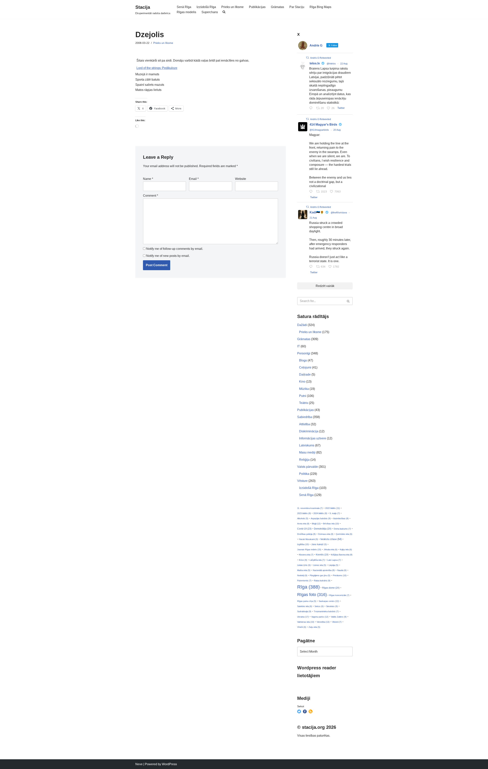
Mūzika (304, 388)
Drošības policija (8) (306, 534)
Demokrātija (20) (322, 529)
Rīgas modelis (186, 12)
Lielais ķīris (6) (304, 565)
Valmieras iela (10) (305, 622)
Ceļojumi (305, 367)
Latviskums (306, 445)
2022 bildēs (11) (332, 508)
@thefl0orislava (339, 212)
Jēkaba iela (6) (330, 549)
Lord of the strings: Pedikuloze (156, 68)
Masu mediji (307, 452)
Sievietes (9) (332, 606)
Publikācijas (257, 7)
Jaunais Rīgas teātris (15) (309, 549)
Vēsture (302, 480)
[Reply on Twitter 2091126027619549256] (311, 108)
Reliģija (304, 459)
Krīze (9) (303, 560)
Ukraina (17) (303, 617)
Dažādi (302, 325)
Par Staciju (296, 7)
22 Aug (344, 63)
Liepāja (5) (333, 565)
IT (298, 346)
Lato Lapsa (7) (334, 560)
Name (148, 178)
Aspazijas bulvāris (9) (321, 518)
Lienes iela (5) (319, 565)
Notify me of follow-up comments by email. (174, 248)
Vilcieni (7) (337, 622)
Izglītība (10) (303, 544)
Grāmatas (277, 7)
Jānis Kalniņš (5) (319, 544)
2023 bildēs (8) (304, 513)
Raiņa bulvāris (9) (322, 580)
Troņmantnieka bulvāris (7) (326, 611)
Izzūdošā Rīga (206, 7)
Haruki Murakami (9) (308, 539)
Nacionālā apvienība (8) (324, 570)
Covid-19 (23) (304, 528)
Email (194, 178)
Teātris (303, 403)
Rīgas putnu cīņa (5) (306, 601)
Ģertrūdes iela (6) (344, 534)
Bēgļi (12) (316, 523)
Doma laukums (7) (342, 529)
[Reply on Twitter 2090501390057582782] (311, 192)
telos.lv (315, 63)
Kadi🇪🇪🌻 (317, 212)
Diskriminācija (308, 431)
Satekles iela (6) (304, 606)
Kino (302, 381)
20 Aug (337, 130)
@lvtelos (331, 63)
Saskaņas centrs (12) (329, 601)
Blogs (303, 360)
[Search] (348, 301)
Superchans (209, 12)
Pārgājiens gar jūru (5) (320, 575)
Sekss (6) (319, 606)
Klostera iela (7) (306, 555)
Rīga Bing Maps (320, 7)
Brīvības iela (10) (331, 523)
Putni (302, 395)
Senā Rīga (184, 7)
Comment (150, 195)
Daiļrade (305, 374)
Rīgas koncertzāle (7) (339, 595)
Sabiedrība (304, 417)
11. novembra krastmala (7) (310, 508)
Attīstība (304, 424)
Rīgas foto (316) (312, 594)
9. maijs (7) (335, 513)
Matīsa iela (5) (303, 570)
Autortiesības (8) (341, 518)
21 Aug (313, 217)
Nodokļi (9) (302, 575)
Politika (304, 473)
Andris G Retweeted (320, 58)
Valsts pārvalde (307, 466)
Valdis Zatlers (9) (339, 617)
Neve (139, 764)
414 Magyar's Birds (323, 124)
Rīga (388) (308, 587)
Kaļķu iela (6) (346, 549)
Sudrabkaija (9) (304, 611)
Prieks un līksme (232, 7)
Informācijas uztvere (312, 438)
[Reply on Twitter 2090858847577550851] (311, 267)
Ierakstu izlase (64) (331, 539)
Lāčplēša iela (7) (317, 560)
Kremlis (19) (322, 555)
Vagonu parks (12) (319, 617)
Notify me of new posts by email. (168, 255)
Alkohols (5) (302, 518)
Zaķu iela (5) (314, 627)
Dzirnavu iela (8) (325, 534)
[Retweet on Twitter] (307, 57)
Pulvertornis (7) (304, 580)
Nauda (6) (342, 570)
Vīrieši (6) (301, 627)
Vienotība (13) (323, 622)
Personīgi (303, 353)
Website (240, 178)
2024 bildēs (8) (320, 513)
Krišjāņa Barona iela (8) (341, 555)
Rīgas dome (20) (331, 588)
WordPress (169, 764)
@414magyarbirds (319, 130)
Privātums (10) (340, 575)
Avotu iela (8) (303, 523)
